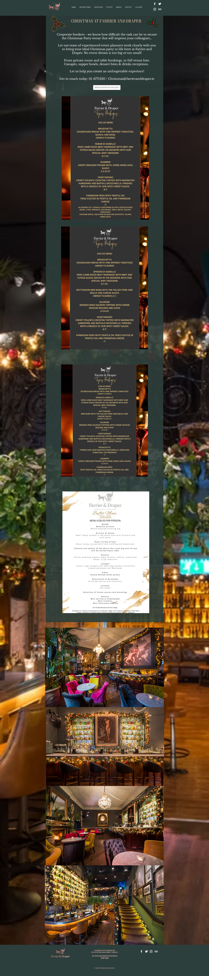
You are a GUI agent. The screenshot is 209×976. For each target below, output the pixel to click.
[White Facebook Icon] (155, 4)
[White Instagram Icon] (155, 9)
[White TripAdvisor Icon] (160, 9)
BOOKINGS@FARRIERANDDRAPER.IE (104, 956)
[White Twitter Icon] (160, 4)
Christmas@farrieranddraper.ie (131, 78)
